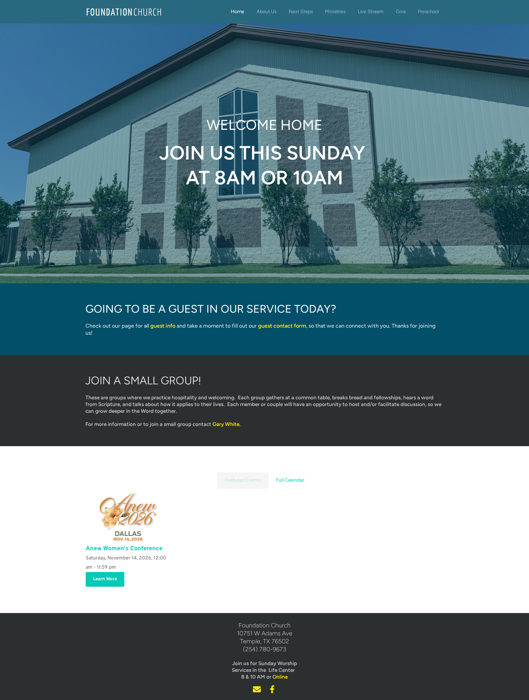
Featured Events (243, 480)
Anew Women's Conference (124, 549)
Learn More (105, 579)
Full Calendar (290, 480)
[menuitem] (237, 11)
